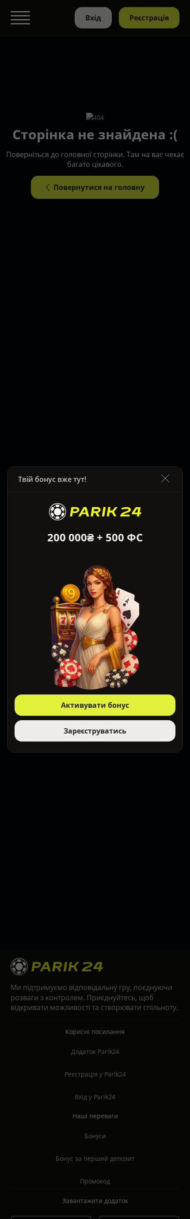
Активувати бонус (95, 705)
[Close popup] (165, 479)
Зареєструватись (95, 731)
